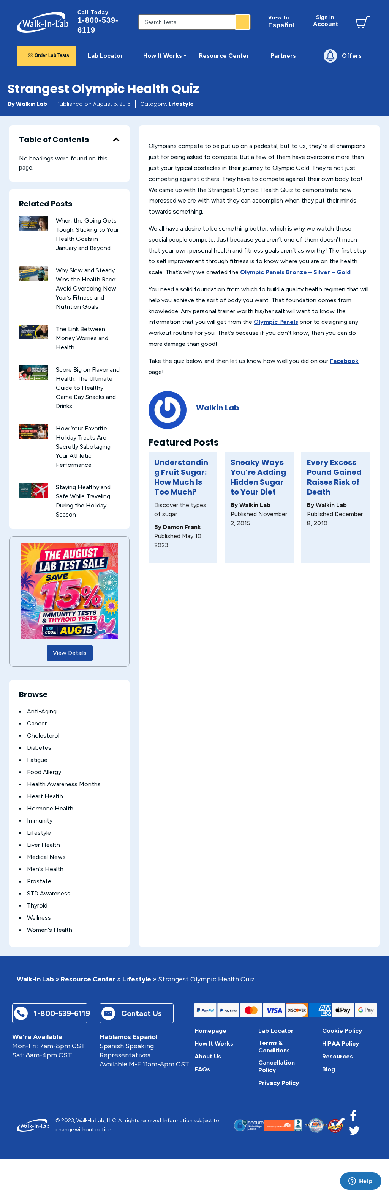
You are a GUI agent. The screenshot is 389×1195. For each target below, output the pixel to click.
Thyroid (37, 905)
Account (325, 20)
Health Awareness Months (64, 784)
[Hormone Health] (20, 809)
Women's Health (49, 929)
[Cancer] (20, 724)
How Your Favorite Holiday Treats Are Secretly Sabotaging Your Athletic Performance (83, 446)
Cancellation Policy (276, 1066)
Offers (352, 55)
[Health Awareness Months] (20, 784)
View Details (70, 652)
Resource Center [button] (224, 55)
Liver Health (43, 844)
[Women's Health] (20, 930)
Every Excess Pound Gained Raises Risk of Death (334, 477)
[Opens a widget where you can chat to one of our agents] (360, 1181)
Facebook (344, 360)
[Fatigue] (20, 760)
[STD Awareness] (20, 894)
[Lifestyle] (20, 833)
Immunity (39, 820)
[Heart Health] (20, 797)
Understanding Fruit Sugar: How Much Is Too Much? (181, 477)
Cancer (37, 723)
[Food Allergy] (20, 772)
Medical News (46, 857)
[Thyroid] (20, 906)
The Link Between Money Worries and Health (82, 338)
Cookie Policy (342, 1030)
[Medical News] (20, 857)
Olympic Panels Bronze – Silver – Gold (295, 272)
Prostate (39, 881)
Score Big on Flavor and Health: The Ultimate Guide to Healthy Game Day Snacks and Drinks (88, 388)
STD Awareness (48, 893)
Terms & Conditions (274, 1046)
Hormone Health (50, 808)
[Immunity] (20, 821)
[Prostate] (20, 882)
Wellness (39, 917)
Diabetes (39, 747)
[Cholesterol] (20, 736)
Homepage (210, 1030)
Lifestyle (181, 104)
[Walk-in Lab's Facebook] (353, 1117)
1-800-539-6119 (98, 21)
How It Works (213, 1043)
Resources (337, 1056)
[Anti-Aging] (20, 712)
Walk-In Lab (35, 979)
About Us (207, 1056)
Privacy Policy (278, 1083)
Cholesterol (43, 735)
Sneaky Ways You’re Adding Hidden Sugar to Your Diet (258, 477)
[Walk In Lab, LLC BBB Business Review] (298, 1125)
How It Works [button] (162, 55)
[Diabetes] (20, 748)
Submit (242, 22)
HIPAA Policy (340, 1043)
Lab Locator (105, 55)
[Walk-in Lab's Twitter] (354, 1132)
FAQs (202, 1069)
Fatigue (37, 759)
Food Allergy (44, 772)
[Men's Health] (20, 869)
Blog (328, 1069)
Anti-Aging (42, 711)
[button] (116, 139)
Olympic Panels (276, 321)
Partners (283, 55)
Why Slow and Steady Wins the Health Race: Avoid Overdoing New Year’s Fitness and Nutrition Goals (86, 288)
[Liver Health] (20, 845)
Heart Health (45, 796)
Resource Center (88, 979)
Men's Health (45, 869)
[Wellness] (20, 918)
